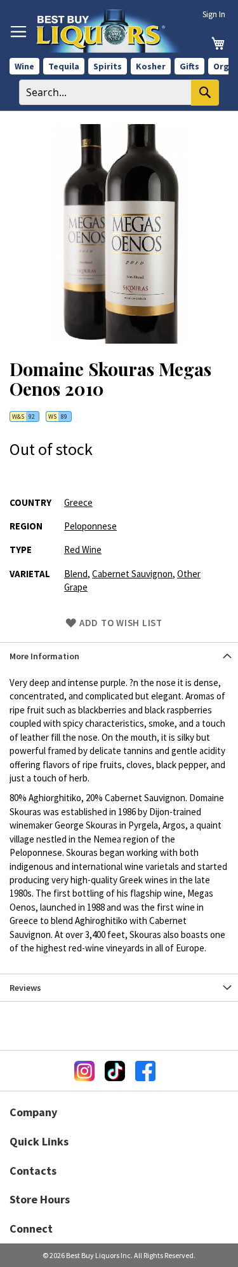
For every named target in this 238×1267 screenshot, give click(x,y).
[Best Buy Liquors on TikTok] (115, 1071)
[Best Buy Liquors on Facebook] (145, 1071)
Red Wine (83, 549)
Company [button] (33, 1112)
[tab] (119, 655)
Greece (78, 502)
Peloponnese (90, 526)
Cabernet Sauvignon (132, 574)
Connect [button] (31, 1228)
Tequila (63, 66)
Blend (76, 574)
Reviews (25, 987)
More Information (44, 656)
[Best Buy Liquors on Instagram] (84, 1071)
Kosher (151, 66)
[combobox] (119, 92)
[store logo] (112, 31)
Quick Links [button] (39, 1141)
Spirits (107, 66)
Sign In (213, 14)
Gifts (189, 66)
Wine (24, 66)
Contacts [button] (33, 1170)
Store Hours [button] (40, 1199)
